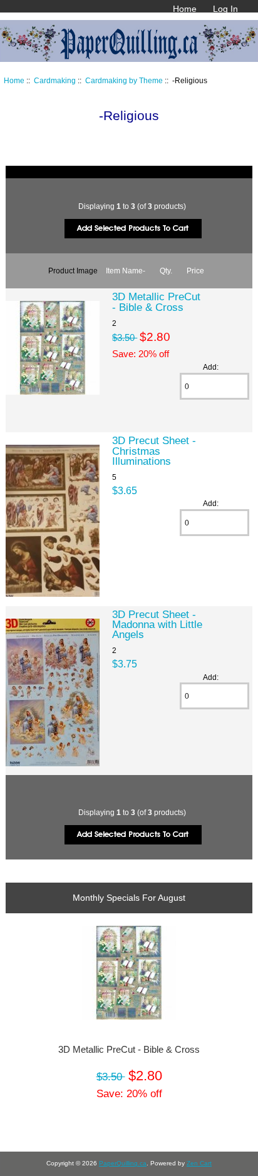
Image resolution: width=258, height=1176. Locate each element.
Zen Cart (199, 1163)
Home (185, 9)
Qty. (166, 270)
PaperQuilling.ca (123, 1163)
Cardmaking (55, 80)
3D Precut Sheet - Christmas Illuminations (154, 450)
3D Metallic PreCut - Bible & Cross (156, 301)
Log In (225, 9)
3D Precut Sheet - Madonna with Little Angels (157, 624)
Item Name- (125, 270)
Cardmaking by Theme (124, 80)
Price (195, 270)
